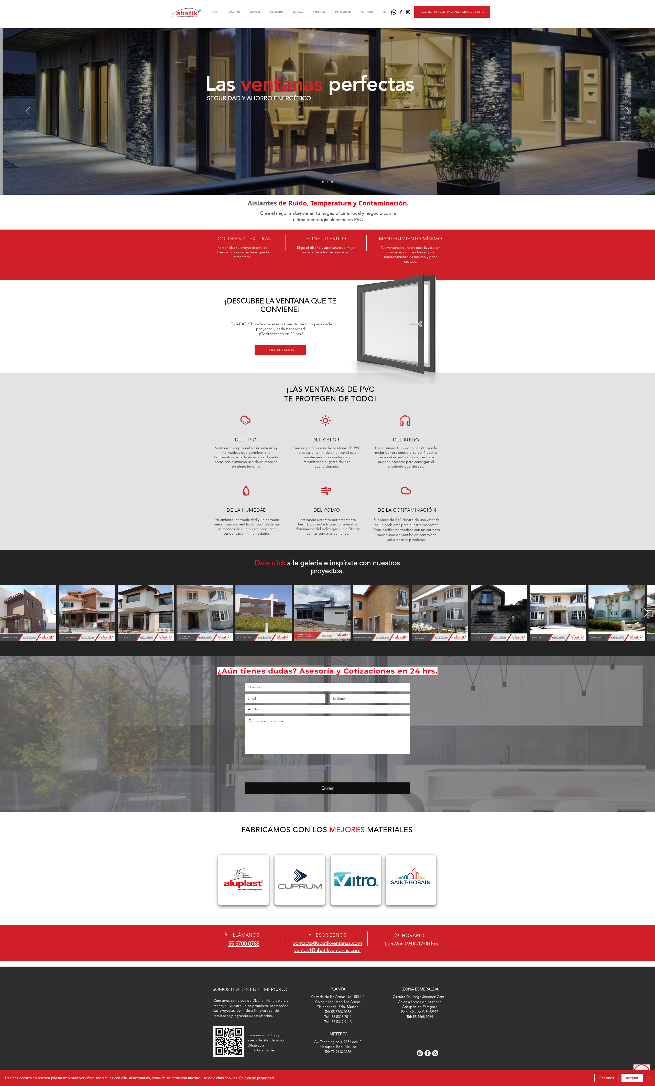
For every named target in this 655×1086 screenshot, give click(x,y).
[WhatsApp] (393, 12)
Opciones (606, 1077)
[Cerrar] (649, 1078)
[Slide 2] (327, 182)
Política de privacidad (256, 1077)
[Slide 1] (323, 182)
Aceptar (632, 1077)
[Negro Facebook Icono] (400, 12)
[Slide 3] (332, 182)
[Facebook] (427, 1053)
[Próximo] (627, 111)
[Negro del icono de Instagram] (408, 12)
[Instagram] (435, 1053)
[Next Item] (646, 613)
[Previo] (28, 111)
